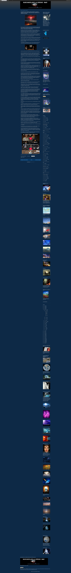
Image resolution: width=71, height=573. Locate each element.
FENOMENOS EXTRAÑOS (46, 144)
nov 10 (46, 310)
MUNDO (44, 155)
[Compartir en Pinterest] (34, 156)
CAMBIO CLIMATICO (45, 122)
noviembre (45, 309)
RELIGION (44, 169)
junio (45, 324)
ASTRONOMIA (44, 120)
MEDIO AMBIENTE (45, 154)
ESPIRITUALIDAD (45, 142)
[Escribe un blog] (32, 156)
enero (45, 329)
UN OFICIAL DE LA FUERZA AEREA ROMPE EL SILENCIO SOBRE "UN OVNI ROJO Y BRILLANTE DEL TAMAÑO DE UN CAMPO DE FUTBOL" (30, 13)
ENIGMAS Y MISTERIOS (46, 138)
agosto (45, 322)
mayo (45, 325)
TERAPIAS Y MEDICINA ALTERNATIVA (46, 174)
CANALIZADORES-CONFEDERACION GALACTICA (45, 125)
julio (44, 323)
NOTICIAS (44, 160)
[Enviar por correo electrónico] (31, 156)
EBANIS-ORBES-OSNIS (46, 137)
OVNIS (23, 157)
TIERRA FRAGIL (45, 178)
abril (45, 326)
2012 (43, 116)
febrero (45, 328)
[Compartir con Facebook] (33, 156)
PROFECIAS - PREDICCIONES (45, 166)
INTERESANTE (45, 153)
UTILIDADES (44, 179)
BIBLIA (44, 121)
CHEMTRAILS (44, 126)
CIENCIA (44, 127)
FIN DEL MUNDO (45, 146)
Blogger (39, 571)
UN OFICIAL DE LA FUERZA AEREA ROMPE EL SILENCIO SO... (46, 313)
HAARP (44, 150)
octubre (45, 320)
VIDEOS (44, 180)
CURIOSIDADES (45, 136)
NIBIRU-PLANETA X (45, 159)
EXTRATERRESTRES (45, 143)
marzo (45, 327)
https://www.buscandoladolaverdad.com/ (32, 569)
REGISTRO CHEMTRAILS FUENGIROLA (46, 168)
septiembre (45, 321)
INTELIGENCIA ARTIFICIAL (46, 151)
